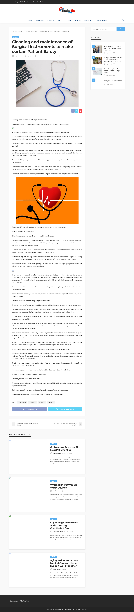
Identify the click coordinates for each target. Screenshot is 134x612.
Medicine (51, 20)
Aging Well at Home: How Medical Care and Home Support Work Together (64, 563)
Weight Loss (102, 20)
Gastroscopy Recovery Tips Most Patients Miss (65, 448)
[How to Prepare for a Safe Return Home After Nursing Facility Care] (97, 49)
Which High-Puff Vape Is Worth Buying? (63, 486)
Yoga (69, 20)
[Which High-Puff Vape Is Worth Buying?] (28, 494)
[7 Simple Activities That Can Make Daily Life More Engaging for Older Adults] (97, 60)
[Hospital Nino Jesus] (67, 10)
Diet (59, 20)
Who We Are (40, 2)
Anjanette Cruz (19, 56)
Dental (78, 20)
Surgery (87, 20)
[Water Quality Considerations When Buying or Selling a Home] (97, 71)
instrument (40, 56)
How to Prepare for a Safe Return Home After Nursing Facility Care (113, 48)
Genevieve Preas (58, 531)
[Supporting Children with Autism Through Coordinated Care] (28, 532)
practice (53, 56)
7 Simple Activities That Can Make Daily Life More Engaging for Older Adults (113, 59)
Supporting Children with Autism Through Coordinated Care (64, 525)
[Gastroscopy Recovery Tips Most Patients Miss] (28, 456)
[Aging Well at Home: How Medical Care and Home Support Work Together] (28, 570)
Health (30, 20)
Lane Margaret (57, 453)
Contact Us (30, 2)
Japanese (47, 56)
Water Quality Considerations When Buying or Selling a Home (113, 70)
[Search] (123, 20)
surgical (59, 56)
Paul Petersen (57, 491)
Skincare (40, 20)
